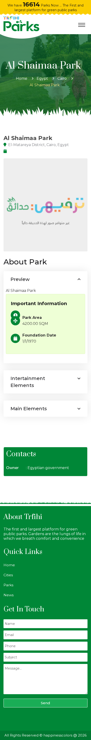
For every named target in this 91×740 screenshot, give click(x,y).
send (45, 703)
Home (21, 78)
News (9, 595)
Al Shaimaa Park (46, 85)
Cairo (62, 78)
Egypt (42, 78)
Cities (8, 575)
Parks (8, 585)
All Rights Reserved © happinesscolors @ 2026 (45, 735)
